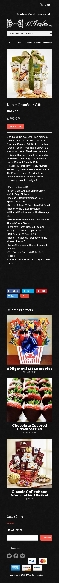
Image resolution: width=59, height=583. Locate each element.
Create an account (39, 14)
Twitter (9, 555)
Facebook (15, 555)
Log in (21, 14)
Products (19, 42)
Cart (47, 4)
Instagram (22, 555)
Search (10, 523)
